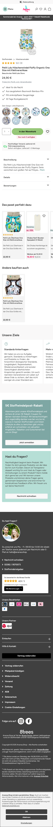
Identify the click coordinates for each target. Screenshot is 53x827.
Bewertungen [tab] (10, 185)
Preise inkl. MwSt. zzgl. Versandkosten (17, 82)
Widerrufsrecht (11, 676)
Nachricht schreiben (13, 560)
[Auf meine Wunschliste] (47, 131)
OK (26, 812)
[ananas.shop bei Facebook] (28, 721)
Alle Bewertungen (13, 589)
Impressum (9, 702)
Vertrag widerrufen (26, 656)
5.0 (19, 63)
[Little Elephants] (45, 111)
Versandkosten (43, 749)
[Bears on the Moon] (16, 120)
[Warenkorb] (49, 9)
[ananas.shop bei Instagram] (21, 721)
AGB (6, 691)
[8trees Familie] (26, 732)
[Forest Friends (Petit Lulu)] (6, 111)
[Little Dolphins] (35, 111)
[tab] (26, 164)
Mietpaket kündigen (14, 671)
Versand (8, 681)
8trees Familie (27, 735)
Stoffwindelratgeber (13, 569)
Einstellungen (26, 823)
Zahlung (8, 686)
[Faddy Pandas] (26, 120)
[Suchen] (36, 9)
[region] (26, 40)
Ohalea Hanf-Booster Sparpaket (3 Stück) (35, 239)
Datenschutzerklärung (10, 806)
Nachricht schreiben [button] (26, 496)
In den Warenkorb (27, 131)
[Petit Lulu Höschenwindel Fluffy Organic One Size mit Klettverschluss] (26, 40)
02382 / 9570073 (12, 564)
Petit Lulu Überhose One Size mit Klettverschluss (13, 239)
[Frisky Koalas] (16, 111)
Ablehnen (26, 817)
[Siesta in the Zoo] (6, 120)
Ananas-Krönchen (41, 776)
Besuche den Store (13, 73)
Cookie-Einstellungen (14, 707)
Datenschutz (10, 697)
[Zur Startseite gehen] (26, 8)
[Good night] (26, 111)
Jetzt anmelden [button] (26, 442)
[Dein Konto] (45, 9)
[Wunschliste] (41, 9)
